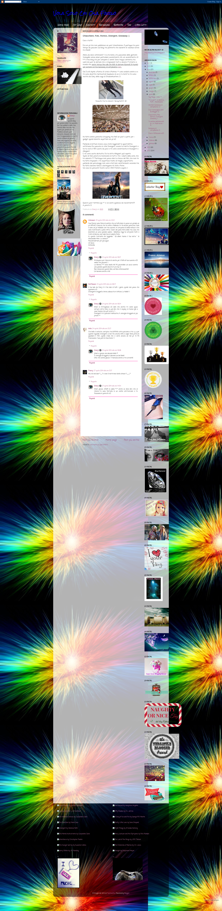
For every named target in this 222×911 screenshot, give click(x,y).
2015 (149, 66)
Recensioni (104, 25)
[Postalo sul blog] (111, 209)
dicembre (152, 72)
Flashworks (111, 893)
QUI (119, 67)
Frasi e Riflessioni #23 (156, 133)
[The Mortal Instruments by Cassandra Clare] (73, 834)
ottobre (151, 75)
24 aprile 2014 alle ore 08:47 (106, 284)
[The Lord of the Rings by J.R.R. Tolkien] (127, 839)
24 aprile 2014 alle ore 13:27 (101, 328)
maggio (151, 91)
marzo (151, 137)
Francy (90, 371)
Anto (90, 328)
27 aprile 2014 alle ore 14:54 (111, 386)
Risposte (94, 253)
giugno (151, 88)
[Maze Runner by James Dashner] (70, 805)
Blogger (126, 893)
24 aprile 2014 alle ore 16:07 (111, 257)
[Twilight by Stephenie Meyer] (123, 851)
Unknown (91, 220)
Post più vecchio (131, 440)
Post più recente (90, 440)
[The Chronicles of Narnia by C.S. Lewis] (127, 845)
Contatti (90, 25)
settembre (153, 78)
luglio (151, 85)
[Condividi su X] (114, 209)
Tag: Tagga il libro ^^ (155, 97)
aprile (151, 94)
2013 (149, 147)
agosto (151, 82)
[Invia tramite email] (109, 209)
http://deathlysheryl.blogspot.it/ (155, 54)
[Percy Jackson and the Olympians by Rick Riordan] (131, 834)
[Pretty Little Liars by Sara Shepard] (126, 822)
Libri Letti (140, 25)
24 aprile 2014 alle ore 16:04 (111, 304)
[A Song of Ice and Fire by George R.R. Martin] (129, 817)
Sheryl (96, 257)
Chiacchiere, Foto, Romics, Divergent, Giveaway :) (155, 117)
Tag (129, 25)
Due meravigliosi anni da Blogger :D (155, 111)
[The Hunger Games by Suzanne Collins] (71, 845)
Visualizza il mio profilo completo (65, 160)
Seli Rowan (92, 284)
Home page (63, 25)
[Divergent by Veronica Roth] (67, 828)
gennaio (152, 143)
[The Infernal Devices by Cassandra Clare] (72, 817)
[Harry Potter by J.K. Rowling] (68, 851)
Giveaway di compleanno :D (154, 129)
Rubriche (118, 25)
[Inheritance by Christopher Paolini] (69, 839)
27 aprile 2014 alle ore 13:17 (103, 371)
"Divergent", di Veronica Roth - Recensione (156, 101)
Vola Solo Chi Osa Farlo (84, 13)
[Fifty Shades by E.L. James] (123, 811)
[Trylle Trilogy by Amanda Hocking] (125, 828)
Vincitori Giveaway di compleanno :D (155, 106)
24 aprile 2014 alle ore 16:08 (111, 350)
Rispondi (91, 248)
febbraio (152, 140)
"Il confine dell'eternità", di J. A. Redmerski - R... (156, 123)
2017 (149, 63)
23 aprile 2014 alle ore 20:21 (105, 220)
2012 (149, 151)
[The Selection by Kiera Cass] (67, 822)
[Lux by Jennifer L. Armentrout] (69, 811)
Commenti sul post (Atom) (98, 445)
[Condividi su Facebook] (116, 209)
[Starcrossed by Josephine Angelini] (125, 805)
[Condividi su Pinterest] (118, 209)
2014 (149, 69)
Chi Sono (77, 25)
